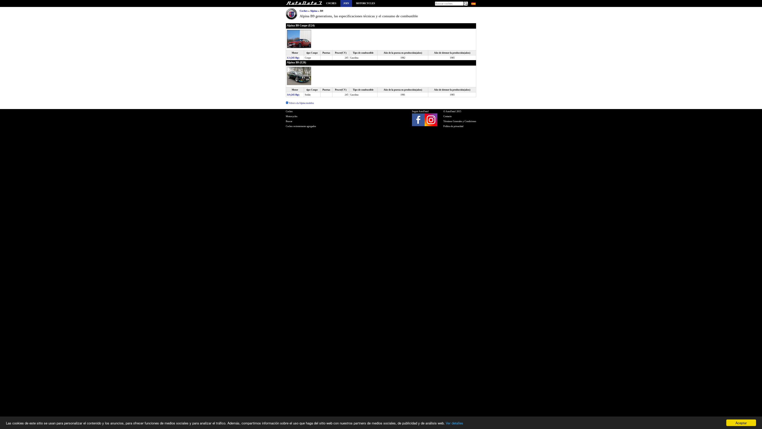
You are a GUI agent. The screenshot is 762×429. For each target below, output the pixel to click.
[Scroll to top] (726, 414)
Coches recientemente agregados (301, 126)
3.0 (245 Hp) (293, 94)
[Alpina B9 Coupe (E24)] (299, 47)
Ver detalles (454, 422)
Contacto (447, 116)
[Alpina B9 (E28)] (299, 84)
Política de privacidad (453, 126)
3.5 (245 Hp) (293, 57)
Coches (331, 3)
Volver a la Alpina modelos (301, 103)
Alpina (314, 10)
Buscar (289, 121)
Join (346, 3)
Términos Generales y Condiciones (459, 121)
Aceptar (741, 422)
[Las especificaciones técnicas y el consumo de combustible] (304, 3)
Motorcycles (365, 3)
